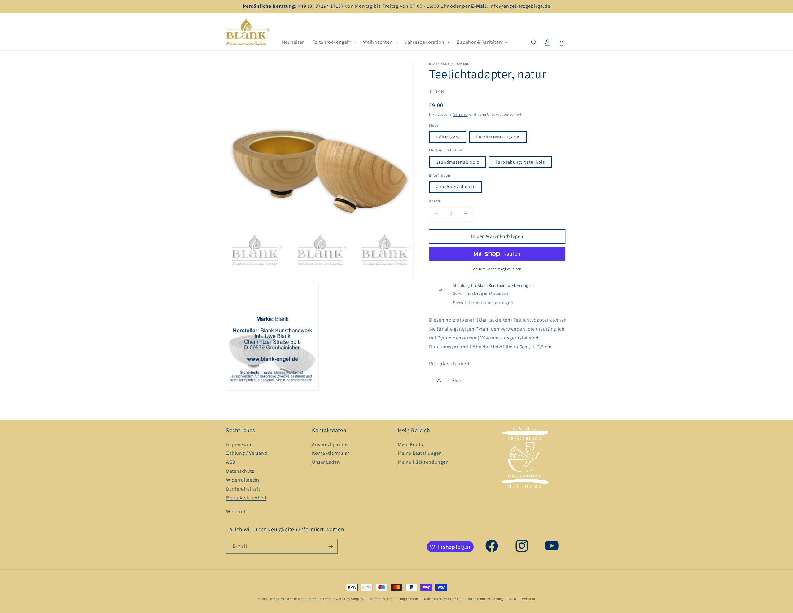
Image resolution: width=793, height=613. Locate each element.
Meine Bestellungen (420, 453)
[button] (334, 42)
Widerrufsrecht (242, 480)
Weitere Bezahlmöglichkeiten (497, 268)
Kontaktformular (330, 453)
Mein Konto (410, 444)
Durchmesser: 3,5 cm (498, 137)
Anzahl (435, 201)
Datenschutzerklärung (485, 598)
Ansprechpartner (330, 444)
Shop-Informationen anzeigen (483, 302)
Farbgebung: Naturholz (520, 162)
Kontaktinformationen (442, 598)
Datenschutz (240, 471)
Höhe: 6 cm (447, 137)
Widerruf (236, 511)
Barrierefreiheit (243, 489)
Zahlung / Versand (246, 453)
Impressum (238, 444)
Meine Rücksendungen (423, 462)
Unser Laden (326, 462)
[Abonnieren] (330, 546)
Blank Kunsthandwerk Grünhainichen (300, 599)
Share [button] (458, 380)
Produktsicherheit (449, 363)
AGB (230, 462)
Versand (460, 114)
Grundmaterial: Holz (457, 162)
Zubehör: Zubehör (455, 187)
